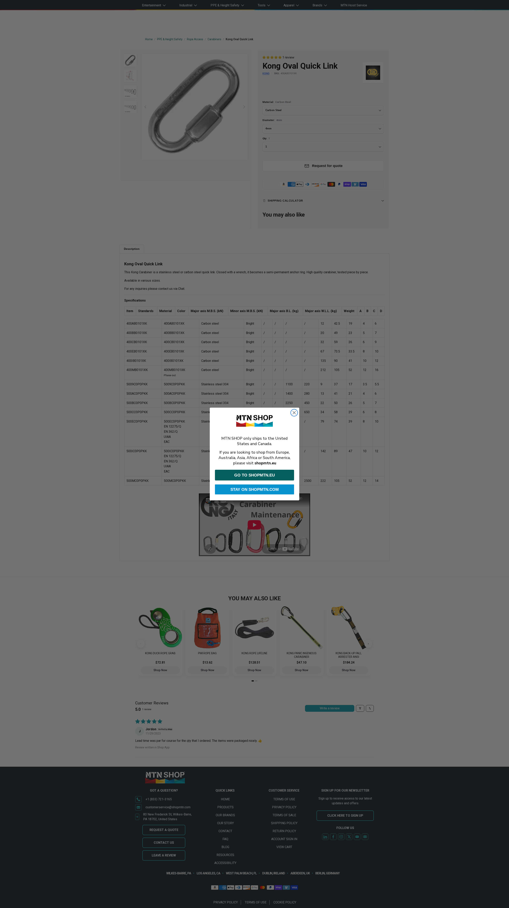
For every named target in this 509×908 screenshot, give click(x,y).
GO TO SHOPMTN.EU (254, 475)
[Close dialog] (294, 412)
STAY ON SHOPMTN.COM (254, 489)
